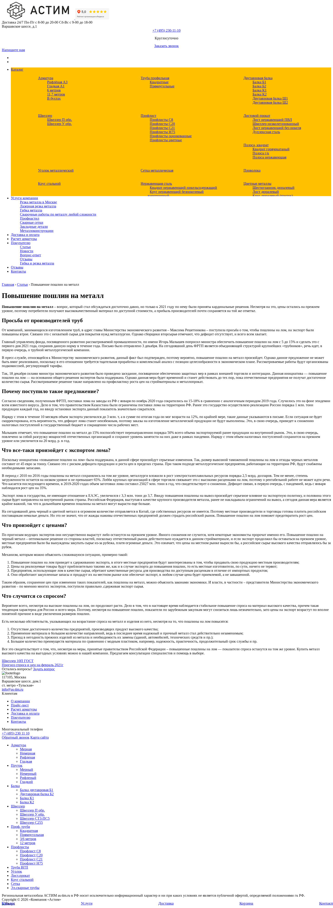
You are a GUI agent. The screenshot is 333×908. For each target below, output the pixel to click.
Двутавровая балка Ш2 (270, 102)
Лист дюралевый (266, 192)
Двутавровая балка (258, 78)
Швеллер (45, 116)
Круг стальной (49, 183)
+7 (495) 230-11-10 (166, 30)
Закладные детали (34, 226)
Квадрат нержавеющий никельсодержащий (183, 188)
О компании (20, 701)
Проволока (252, 170)
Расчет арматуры (24, 239)
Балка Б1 (259, 82)
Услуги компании (24, 198)
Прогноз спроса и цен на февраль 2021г (32, 665)
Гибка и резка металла (37, 263)
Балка (15, 786)
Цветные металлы (257, 183)
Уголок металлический (56, 170)
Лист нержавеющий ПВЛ (272, 120)
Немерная (27, 753)
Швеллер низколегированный (276, 124)
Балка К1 (260, 90)
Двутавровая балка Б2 (37, 794)
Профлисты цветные (166, 140)
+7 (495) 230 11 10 (15, 733)
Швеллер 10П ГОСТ (18, 661)
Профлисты (20, 847)
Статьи (25, 247)
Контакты (18, 271)
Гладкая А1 (56, 86)
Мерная (26, 749)
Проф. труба (20, 827)
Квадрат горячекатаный (271, 149)
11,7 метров (56, 94)
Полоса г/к (261, 153)
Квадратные (159, 82)
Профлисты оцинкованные (171, 136)
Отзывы (26, 259)
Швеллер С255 (31, 822)
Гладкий (26, 782)
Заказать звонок (166, 46)
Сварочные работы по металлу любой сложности (58, 214)
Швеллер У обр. (59, 124)
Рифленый (28, 778)
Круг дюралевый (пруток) (273, 196)
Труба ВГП (19, 867)
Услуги (86, 903)
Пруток (16, 765)
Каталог (17, 69)
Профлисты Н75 (162, 132)
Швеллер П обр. (59, 120)
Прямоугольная (32, 835)
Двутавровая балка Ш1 (270, 98)
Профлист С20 (31, 855)
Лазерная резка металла (38, 206)
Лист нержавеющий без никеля (277, 128)
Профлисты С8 (161, 120)
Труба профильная (155, 78)
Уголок (16, 871)
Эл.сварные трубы (25, 888)
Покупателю (20, 243)
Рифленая (27, 757)
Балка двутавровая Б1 (36, 790)
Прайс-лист (20, 705)
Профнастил (29, 218)
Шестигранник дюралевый (273, 188)
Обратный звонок (15, 737)
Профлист (148, 116)
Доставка (166, 903)
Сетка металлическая (157, 170)
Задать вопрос (44, 669)
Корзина (246, 903)
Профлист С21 (31, 859)
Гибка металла (31, 210)
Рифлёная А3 (57, 82)
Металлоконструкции (36, 231)
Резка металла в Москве (38, 202)
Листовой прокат (257, 116)
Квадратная (29, 831)
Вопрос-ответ (30, 255)
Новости (26, 251)
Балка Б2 (259, 86)
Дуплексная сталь (266, 132)
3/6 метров (28, 839)
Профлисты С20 (162, 124)
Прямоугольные (162, 86)
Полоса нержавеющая (269, 157)
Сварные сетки (31, 222)
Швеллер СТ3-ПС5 (35, 818)
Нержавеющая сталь (156, 183)
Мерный (26, 769)
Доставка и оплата (25, 235)
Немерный (28, 774)
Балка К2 (260, 94)
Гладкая (26, 761)
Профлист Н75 (31, 863)
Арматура (45, 78)
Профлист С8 (30, 851)
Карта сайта (39, 737)
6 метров (54, 90)
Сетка (15, 884)
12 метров (27, 843)
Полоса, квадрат (256, 145)
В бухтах (54, 98)
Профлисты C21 (162, 128)
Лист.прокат (20, 875)
